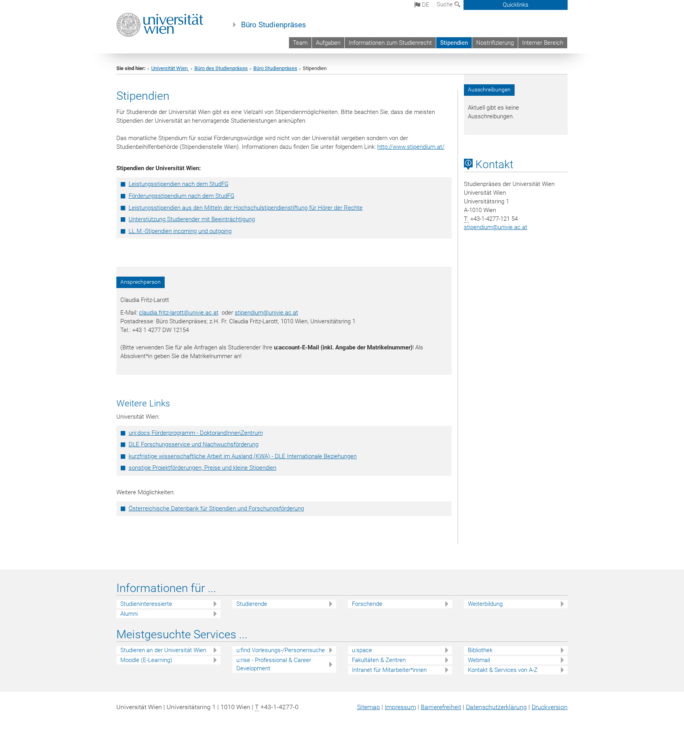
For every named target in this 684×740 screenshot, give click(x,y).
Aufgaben (328, 42)
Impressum (400, 707)
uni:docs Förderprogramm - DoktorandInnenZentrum (196, 432)
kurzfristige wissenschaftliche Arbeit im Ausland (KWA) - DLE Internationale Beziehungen (243, 456)
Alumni (129, 613)
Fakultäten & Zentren (379, 660)
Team (300, 42)
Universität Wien (170, 68)
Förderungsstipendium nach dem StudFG (181, 195)
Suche (445, 4)
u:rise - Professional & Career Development (273, 664)
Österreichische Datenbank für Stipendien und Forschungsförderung (216, 508)
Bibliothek (480, 650)
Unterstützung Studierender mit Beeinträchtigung (192, 219)
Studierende (251, 603)
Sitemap (368, 707)
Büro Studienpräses (273, 25)
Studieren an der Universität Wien (163, 650)
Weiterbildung (485, 603)
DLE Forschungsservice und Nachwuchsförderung (193, 444)
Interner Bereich (542, 42)
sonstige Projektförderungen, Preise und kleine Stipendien (202, 467)
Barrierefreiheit (441, 707)
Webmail (479, 660)
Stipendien (454, 42)
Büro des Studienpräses (221, 68)
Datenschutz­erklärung (496, 707)
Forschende (367, 603)
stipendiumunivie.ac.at (495, 227)
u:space (362, 650)
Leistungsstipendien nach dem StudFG (178, 184)
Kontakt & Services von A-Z (503, 670)
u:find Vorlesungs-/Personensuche (280, 650)
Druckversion (550, 707)
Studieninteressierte (146, 603)
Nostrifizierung (495, 42)
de (424, 4)
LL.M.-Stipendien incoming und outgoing (180, 231)
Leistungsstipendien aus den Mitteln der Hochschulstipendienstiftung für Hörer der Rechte (246, 207)
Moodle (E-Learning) (146, 660)
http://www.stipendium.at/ (411, 146)
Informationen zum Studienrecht (390, 42)
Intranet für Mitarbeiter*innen (389, 670)
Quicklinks (515, 4)
